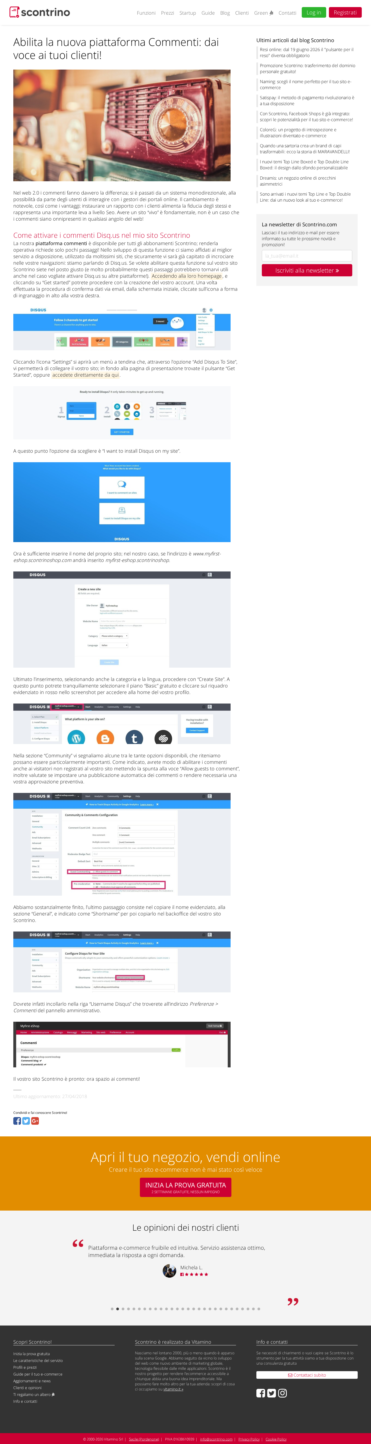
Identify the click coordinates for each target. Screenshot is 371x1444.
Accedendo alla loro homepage (187, 276)
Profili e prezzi (25, 1367)
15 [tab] (188, 1309)
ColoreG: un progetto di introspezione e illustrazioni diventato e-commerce (298, 133)
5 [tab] (134, 1309)
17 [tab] (199, 1309)
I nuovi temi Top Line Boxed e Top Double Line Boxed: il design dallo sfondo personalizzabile (304, 165)
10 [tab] (161, 1309)
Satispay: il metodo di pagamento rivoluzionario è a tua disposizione (307, 101)
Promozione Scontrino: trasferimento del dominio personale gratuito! (307, 68)
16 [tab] (193, 1309)
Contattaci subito (309, 1375)
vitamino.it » (173, 1389)
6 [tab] (139, 1309)
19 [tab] (210, 1309)
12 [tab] (172, 1309)
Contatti (287, 13)
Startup (188, 13)
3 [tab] (123, 1309)
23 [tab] (231, 1309)
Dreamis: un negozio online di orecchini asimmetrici (298, 181)
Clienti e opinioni (27, 1387)
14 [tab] (182, 1309)
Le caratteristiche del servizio (38, 1360)
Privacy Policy (249, 1439)
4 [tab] (128, 1309)
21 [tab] (220, 1309)
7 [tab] (144, 1309)
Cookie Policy (276, 1439)
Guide (208, 13)
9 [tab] (155, 1309)
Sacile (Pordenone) (144, 1439)
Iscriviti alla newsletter (305, 270)
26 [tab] (248, 1309)
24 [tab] (237, 1309)
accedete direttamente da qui (85, 374)
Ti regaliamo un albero (32, 1394)
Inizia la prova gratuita (31, 1353)
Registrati (345, 12)
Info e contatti (25, 1401)
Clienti (242, 13)
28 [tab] (258, 1309)
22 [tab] (226, 1309)
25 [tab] (242, 1309)
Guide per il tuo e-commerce (37, 1374)
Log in (314, 12)
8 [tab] (150, 1309)
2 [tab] (117, 1309)
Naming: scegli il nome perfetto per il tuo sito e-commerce (305, 84)
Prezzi (167, 13)
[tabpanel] (185, 1261)
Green (261, 13)
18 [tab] (204, 1309)
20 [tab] (215, 1309)
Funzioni (146, 13)
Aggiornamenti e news (32, 1380)
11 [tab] (166, 1309)
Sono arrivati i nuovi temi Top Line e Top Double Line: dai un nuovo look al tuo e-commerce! (305, 197)
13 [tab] (177, 1309)
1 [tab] (112, 1309)
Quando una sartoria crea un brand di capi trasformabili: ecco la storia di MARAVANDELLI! (305, 149)
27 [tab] (253, 1309)
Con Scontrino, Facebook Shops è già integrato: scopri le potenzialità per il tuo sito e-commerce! (306, 117)
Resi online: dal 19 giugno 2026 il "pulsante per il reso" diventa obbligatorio (307, 52)
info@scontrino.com (216, 1439)
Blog (225, 13)
